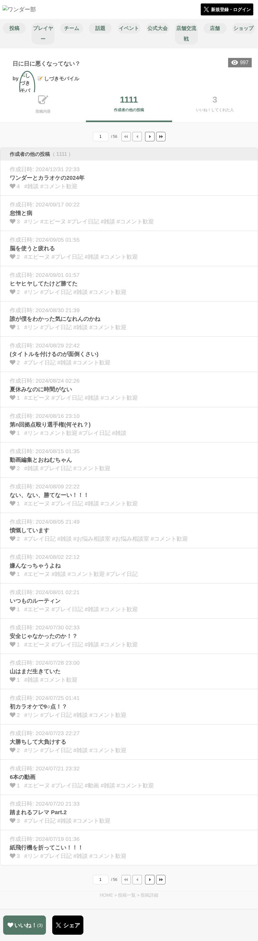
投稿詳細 (149, 895)
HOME (106, 895)
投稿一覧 (127, 895)
